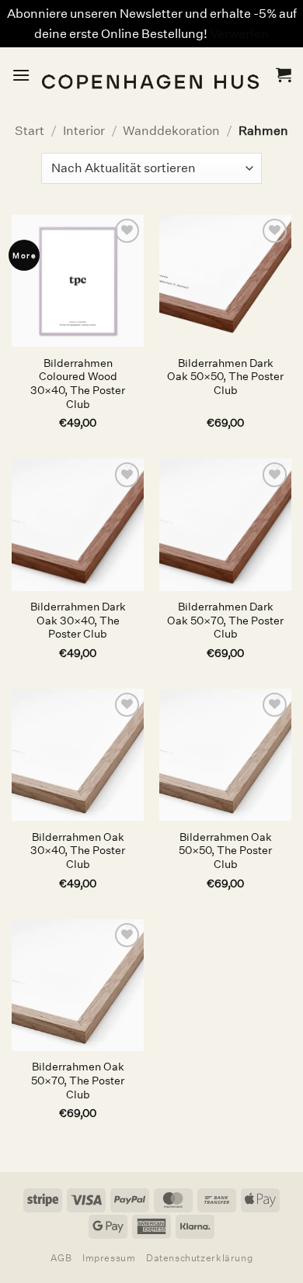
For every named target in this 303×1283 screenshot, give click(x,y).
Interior (84, 130)
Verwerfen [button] (239, 33)
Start (29, 130)
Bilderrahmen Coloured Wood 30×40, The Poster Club (77, 384)
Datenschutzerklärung (199, 1257)
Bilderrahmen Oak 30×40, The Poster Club (77, 851)
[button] (21, 75)
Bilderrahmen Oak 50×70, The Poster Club (77, 1080)
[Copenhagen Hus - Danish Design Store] (153, 75)
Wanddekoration (171, 130)
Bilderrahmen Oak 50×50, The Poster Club (225, 851)
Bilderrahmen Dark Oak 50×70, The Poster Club (225, 620)
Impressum (109, 1257)
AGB (61, 1257)
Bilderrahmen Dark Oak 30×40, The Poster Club (78, 620)
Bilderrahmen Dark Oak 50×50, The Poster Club (225, 377)
